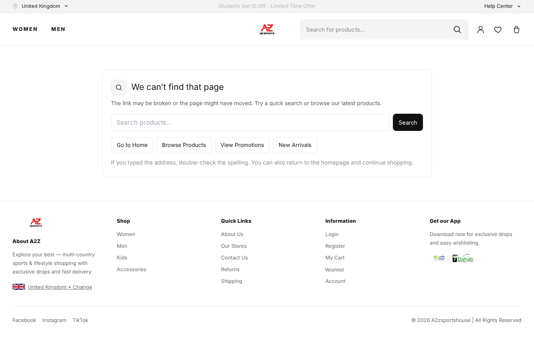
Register (335, 246)
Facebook (24, 320)
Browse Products (184, 145)
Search (408, 122)
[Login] (480, 29)
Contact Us (234, 258)
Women (25, 29)
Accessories (132, 269)
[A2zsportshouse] (267, 29)
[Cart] (516, 29)
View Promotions (242, 145)
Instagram (54, 320)
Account (335, 281)
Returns (230, 269)
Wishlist (334, 269)
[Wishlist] (498, 29)
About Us (232, 234)
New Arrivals (295, 145)
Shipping (231, 281)
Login (332, 234)
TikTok (80, 320)
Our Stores (234, 246)
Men (58, 29)
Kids (122, 258)
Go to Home (132, 145)
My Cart (334, 258)
